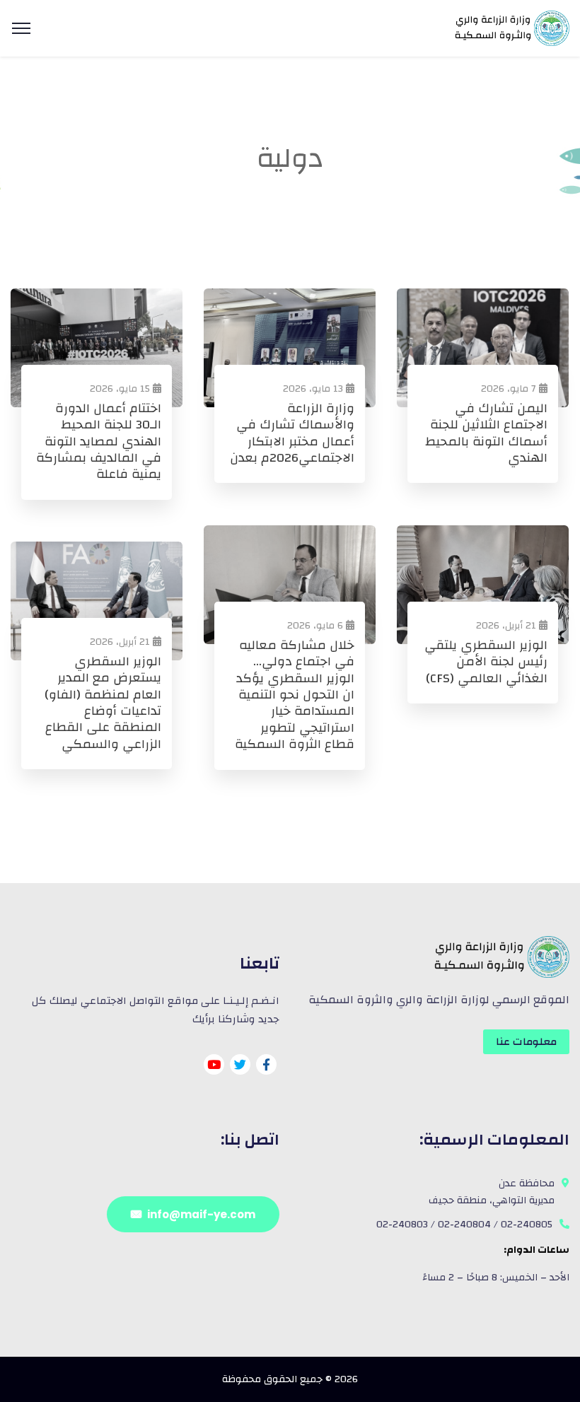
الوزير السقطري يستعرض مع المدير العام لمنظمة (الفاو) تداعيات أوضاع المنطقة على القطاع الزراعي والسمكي (103, 702)
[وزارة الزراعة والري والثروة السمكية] (510, 27)
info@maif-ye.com (201, 1214)
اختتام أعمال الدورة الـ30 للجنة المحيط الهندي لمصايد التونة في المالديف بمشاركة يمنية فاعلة (98, 441)
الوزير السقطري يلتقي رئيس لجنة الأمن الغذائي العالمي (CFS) (485, 662)
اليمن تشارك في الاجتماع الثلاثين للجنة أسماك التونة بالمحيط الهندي (486, 433)
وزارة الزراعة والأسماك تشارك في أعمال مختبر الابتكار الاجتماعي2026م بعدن (292, 433)
